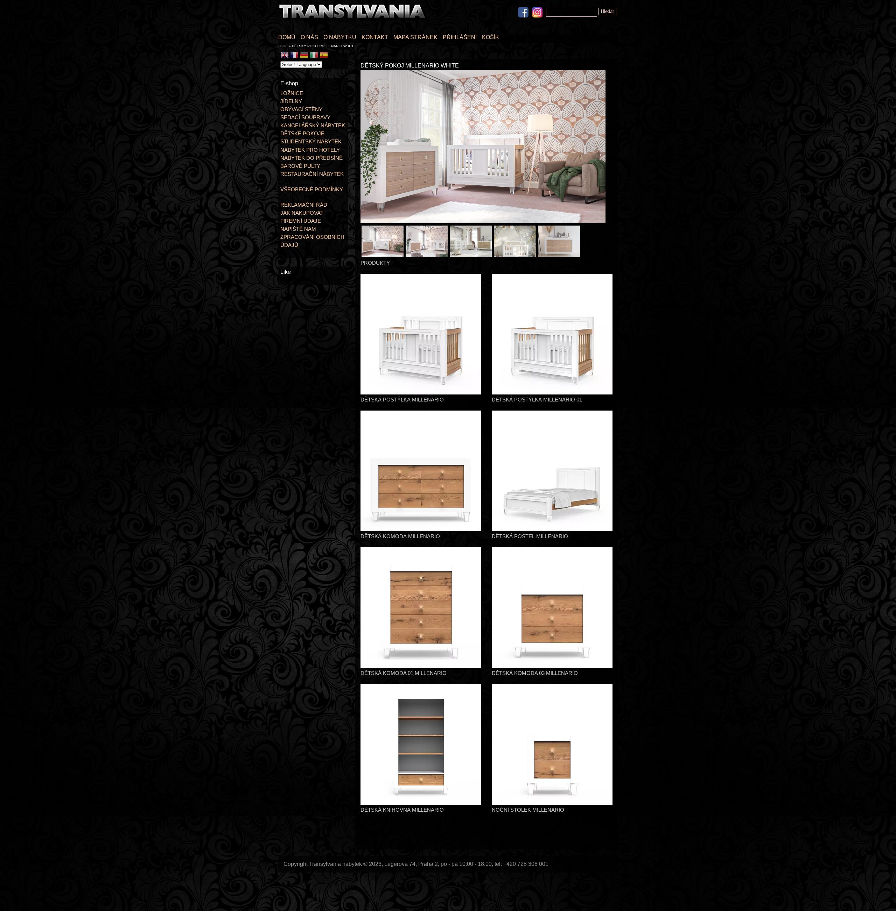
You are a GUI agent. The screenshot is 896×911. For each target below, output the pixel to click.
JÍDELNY (291, 101)
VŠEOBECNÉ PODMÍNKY (311, 189)
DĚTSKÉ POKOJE (302, 133)
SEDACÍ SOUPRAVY (305, 117)
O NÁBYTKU (339, 37)
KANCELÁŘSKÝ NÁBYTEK (312, 125)
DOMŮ (286, 37)
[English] (284, 56)
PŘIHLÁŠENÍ (460, 37)
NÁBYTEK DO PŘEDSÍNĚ (311, 158)
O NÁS (309, 37)
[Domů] (353, 20)
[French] (294, 56)
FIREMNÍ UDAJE (300, 221)
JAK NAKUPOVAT (301, 213)
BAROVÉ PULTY (300, 166)
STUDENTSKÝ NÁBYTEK (311, 141)
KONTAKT (375, 37)
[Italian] (314, 56)
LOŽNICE (291, 93)
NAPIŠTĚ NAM (298, 229)
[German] (304, 56)
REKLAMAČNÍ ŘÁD (303, 205)
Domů (283, 46)
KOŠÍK (490, 37)
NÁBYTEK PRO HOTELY (310, 150)
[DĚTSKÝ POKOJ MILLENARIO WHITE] (483, 221)
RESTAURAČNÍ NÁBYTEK (312, 174)
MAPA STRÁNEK (415, 37)
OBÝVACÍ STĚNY (301, 109)
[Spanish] (324, 56)
